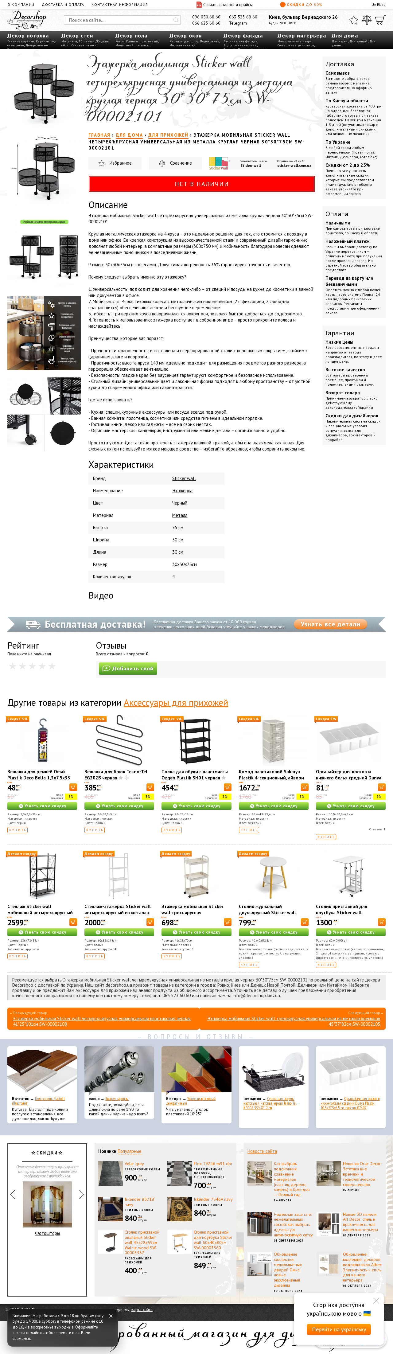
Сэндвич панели (84, 45)
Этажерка (182, 491)
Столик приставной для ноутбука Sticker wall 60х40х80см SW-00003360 (213, 1239)
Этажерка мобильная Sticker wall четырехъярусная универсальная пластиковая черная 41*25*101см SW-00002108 (102, 1021)
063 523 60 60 (243, 17)
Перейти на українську (339, 1329)
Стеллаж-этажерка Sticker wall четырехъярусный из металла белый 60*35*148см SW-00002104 (117, 915)
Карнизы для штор (183, 41)
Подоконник (209, 41)
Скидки (304, 4)
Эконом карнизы (117, 1098)
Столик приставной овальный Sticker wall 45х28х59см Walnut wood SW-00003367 (142, 1242)
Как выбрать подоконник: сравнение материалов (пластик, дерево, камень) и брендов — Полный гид (292, 1179)
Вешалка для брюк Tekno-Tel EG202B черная (115, 775)
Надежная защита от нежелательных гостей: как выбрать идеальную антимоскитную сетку (293, 1225)
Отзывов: (377, 829)
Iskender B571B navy (139, 1201)
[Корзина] (380, 20)
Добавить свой (133, 668)
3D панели (87, 41)
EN (379, 4)
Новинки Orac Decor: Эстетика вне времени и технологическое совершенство (362, 1174)
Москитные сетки (182, 45)
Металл (179, 515)
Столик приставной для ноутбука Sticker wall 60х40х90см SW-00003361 (345, 912)
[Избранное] (354, 20)
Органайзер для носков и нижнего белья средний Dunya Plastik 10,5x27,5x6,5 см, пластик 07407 (348, 781)
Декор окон (185, 35)
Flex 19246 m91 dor (213, 1163)
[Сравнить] (367, 20)
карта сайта (142, 1309)
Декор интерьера (302, 35)
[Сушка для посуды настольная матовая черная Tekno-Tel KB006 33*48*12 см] (274, 1070)
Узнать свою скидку (45, 806)
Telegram (238, 23)
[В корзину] (73, 787)
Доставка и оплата (63, 4)
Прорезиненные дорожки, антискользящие (209, 1173)
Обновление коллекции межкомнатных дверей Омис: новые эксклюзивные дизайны (288, 1269)
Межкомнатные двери (295, 41)
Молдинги (69, 41)
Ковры (120, 41)
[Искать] (175, 20)
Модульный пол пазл (131, 45)
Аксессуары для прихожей (176, 702)
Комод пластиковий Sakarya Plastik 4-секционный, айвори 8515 (271, 778)
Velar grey (134, 1163)
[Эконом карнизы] (119, 1070)
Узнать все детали (330, 624)
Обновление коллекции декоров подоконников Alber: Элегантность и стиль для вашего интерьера (362, 1267)
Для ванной (358, 41)
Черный (179, 503)
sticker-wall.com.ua (294, 165)
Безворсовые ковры (142, 1169)
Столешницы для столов (296, 45)
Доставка (339, 64)
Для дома (345, 35)
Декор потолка (28, 35)
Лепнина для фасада (240, 41)
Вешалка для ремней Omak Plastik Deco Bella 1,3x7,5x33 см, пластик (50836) (38, 778)
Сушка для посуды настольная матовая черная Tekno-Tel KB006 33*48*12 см (269, 1103)
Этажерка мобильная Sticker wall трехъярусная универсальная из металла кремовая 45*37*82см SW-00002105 (293, 1021)
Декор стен (77, 35)
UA (374, 4)
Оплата (336, 213)
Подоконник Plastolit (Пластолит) (38, 1101)
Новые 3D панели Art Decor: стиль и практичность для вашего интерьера (360, 1222)
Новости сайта (262, 1151)
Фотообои (47, 1238)
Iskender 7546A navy (213, 1199)
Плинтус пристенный (142, 41)
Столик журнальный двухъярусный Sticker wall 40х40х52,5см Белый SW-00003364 (267, 915)
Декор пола (131, 35)
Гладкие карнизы (20, 41)
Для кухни (340, 41)
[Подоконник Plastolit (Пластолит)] (42, 1070)
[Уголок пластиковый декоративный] (196, 1070)
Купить (18, 830)
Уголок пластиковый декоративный (191, 1101)
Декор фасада (243, 35)
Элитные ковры (139, 1210)
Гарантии (339, 333)
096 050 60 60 (206, 17)
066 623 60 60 (206, 23)
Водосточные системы (240, 45)
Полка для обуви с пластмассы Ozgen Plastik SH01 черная (194, 775)
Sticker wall (250, 165)
